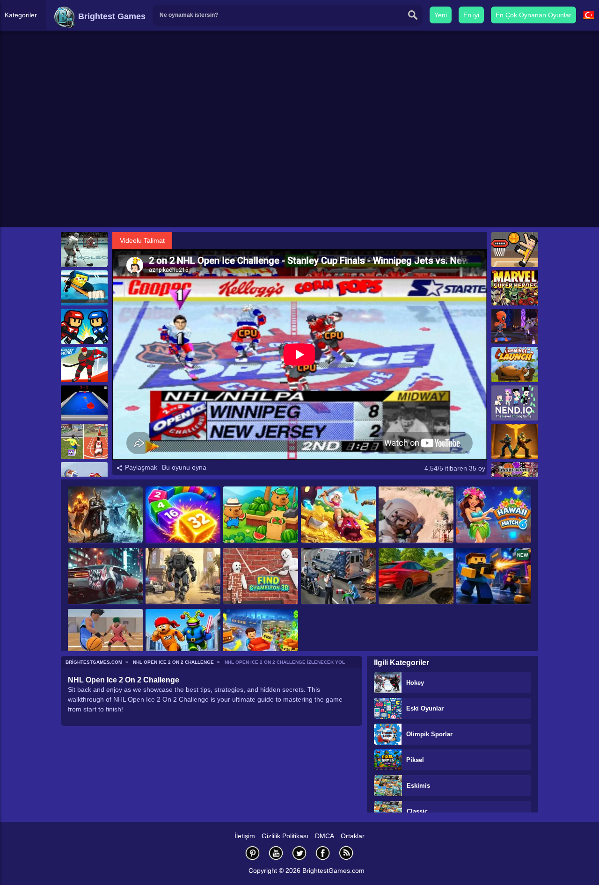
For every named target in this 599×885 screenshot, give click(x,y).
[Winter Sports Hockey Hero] (84, 364)
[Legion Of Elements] (105, 515)
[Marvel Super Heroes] (514, 287)
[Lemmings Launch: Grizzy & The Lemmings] (514, 364)
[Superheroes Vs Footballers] (514, 326)
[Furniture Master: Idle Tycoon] (260, 638)
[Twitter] (299, 853)
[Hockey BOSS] (84, 326)
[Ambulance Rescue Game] (338, 576)
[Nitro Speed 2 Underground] (105, 576)
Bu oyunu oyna (184, 467)
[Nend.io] (514, 403)
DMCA (324, 836)
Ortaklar (353, 836)
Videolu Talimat (142, 240)
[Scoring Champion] (84, 441)
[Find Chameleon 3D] (260, 576)
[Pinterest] (252, 853)
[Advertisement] (299, 154)
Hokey (415, 682)
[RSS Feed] (346, 853)
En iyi (471, 15)
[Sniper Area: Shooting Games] (416, 515)
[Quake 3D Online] (514, 441)
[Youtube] (276, 853)
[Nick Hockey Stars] (84, 287)
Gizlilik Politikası (285, 836)
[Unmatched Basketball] (105, 638)
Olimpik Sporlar (429, 734)
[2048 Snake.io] (183, 515)
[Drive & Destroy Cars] (416, 576)
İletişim (244, 836)
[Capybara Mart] (260, 515)
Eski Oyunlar (425, 708)
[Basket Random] (514, 249)
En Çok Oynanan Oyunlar (533, 15)
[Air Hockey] (84, 403)
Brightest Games (111, 16)
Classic (417, 811)
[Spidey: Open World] (183, 576)
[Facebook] (322, 853)
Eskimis (418, 785)
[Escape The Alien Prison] (183, 638)
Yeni (440, 15)
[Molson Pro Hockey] (84, 249)
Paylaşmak (140, 467)
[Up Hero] (338, 515)
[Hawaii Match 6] (493, 515)
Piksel (415, 759)
